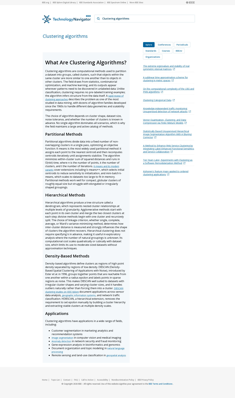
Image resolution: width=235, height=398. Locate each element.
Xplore (148, 44)
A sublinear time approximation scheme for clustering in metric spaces (165, 79)
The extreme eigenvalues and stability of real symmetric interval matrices (166, 68)
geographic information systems (79, 295)
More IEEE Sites (136, 2)
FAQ (76, 379)
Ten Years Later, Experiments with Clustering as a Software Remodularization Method (167, 161)
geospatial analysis (116, 355)
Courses (166, 50)
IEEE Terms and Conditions (161, 383)
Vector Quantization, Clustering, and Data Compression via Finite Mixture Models (164, 121)
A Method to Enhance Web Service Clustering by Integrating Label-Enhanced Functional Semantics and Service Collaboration (168, 148)
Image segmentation (62, 337)
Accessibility (102, 379)
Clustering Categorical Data (157, 100)
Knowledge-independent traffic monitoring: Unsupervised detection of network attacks (165, 110)
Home (44, 379)
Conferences (164, 44)
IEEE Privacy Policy (146, 379)
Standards (150, 50)
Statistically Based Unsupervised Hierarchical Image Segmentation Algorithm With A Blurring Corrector (167, 134)
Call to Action (87, 379)
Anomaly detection (61, 341)
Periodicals (182, 44)
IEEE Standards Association (91, 2)
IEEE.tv (179, 50)
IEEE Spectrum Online (116, 2)
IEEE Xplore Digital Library (64, 2)
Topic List (55, 379)
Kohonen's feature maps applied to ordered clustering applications (165, 173)
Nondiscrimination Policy (123, 379)
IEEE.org (45, 2)
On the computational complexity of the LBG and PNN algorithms (168, 90)
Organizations (152, 56)
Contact (66, 379)
